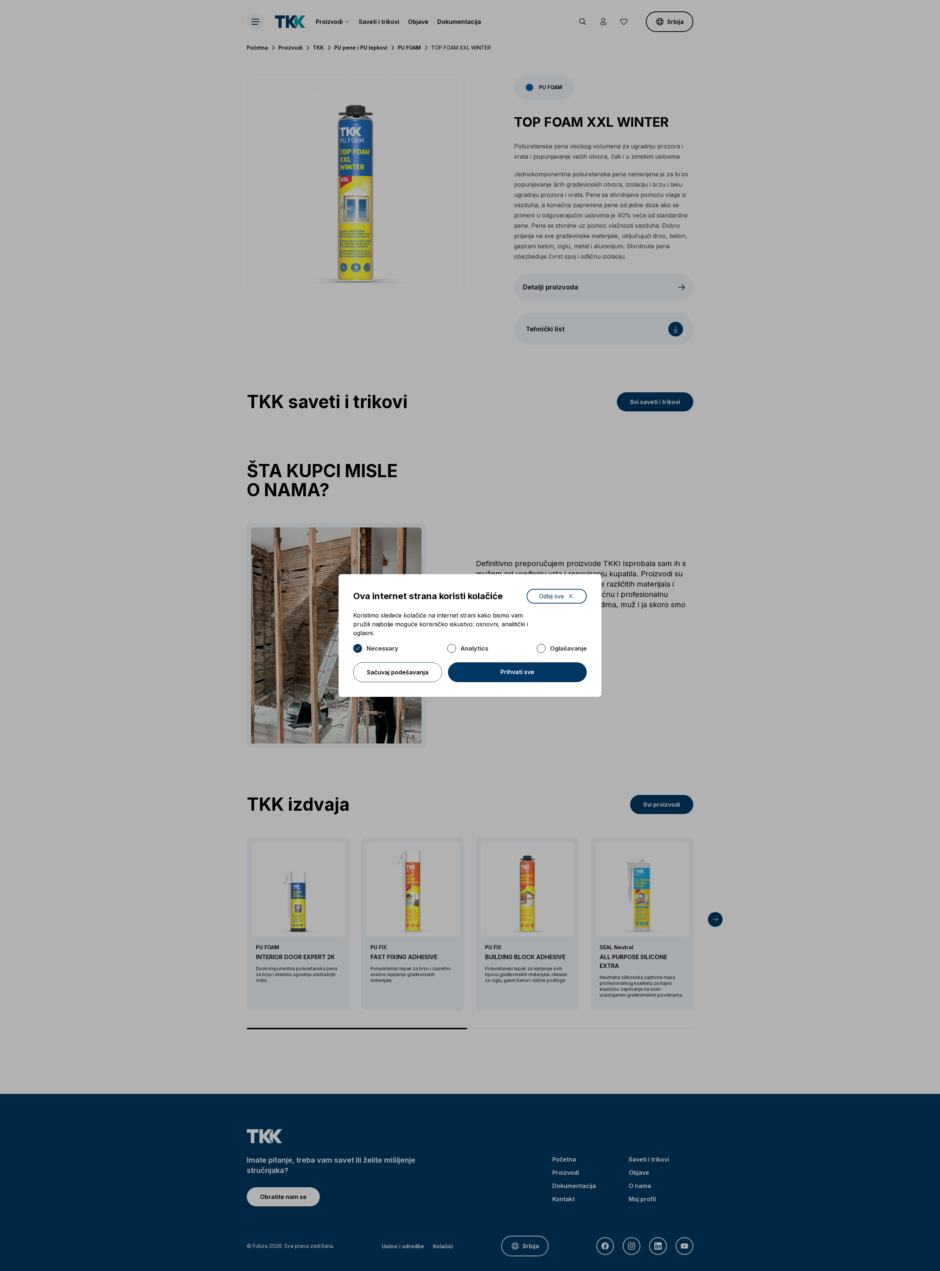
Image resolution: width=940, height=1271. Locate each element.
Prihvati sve (517, 672)
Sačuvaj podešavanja (398, 672)
